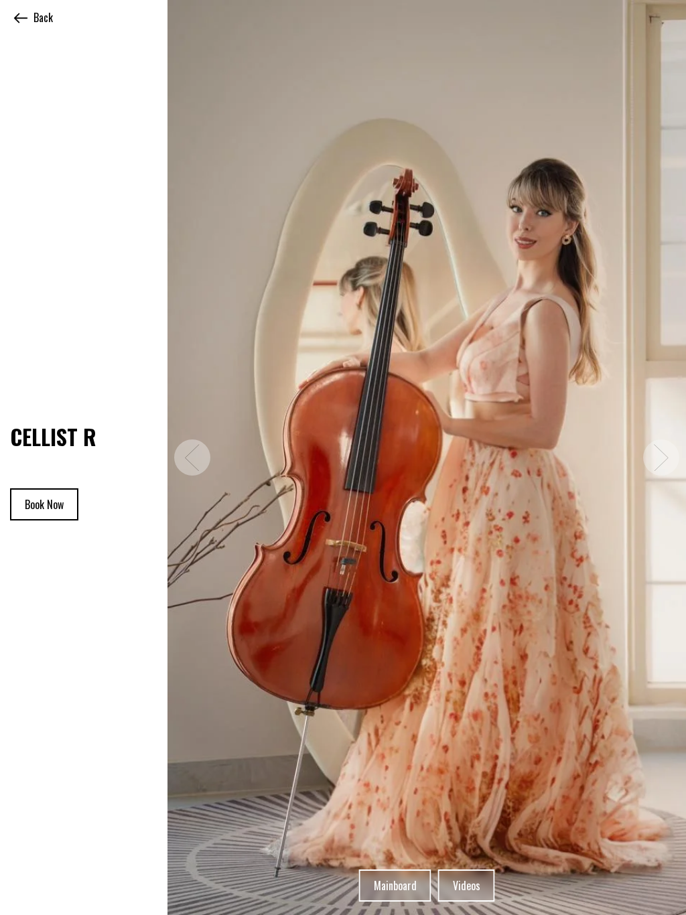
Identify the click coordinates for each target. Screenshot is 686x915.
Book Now (44, 504)
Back (43, 17)
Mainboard (395, 885)
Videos (466, 885)
